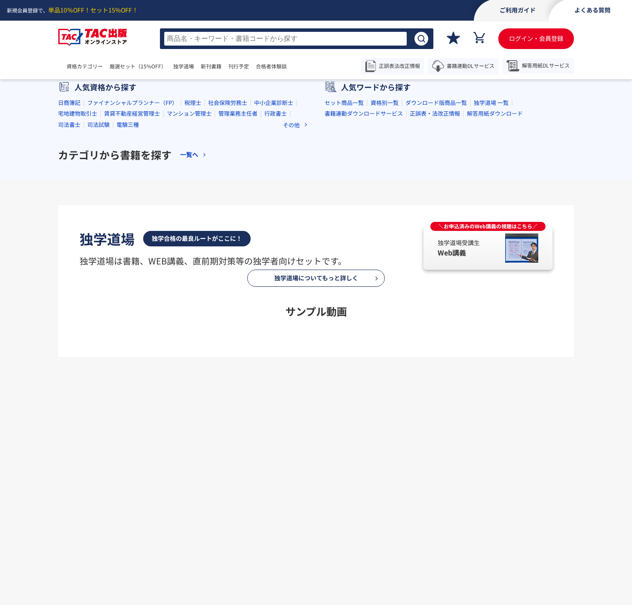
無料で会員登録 (316, 540)
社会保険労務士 (227, 102)
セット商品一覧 (344, 102)
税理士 (192, 102)
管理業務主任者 (238, 113)
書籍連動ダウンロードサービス (364, 113)
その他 (291, 125)
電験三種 (128, 124)
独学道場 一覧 (491, 102)
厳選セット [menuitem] (138, 66)
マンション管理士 (189, 113)
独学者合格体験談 (366, 501)
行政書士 (275, 113)
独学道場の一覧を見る (316, 379)
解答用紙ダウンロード (495, 113)
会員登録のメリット (281, 501)
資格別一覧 (385, 102)
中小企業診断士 (273, 102)
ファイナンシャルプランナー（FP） (132, 102)
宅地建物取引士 (77, 113)
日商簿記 (69, 102)
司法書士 (69, 124)
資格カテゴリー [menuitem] (85, 66)
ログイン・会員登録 (536, 38)
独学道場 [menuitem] (183, 66)
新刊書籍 (211, 66)
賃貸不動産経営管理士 (132, 113)
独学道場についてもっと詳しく (316, 277)
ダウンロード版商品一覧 (436, 102)
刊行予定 (238, 66)
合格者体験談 (271, 66)
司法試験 (98, 124)
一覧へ (189, 154)
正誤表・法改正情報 (435, 113)
